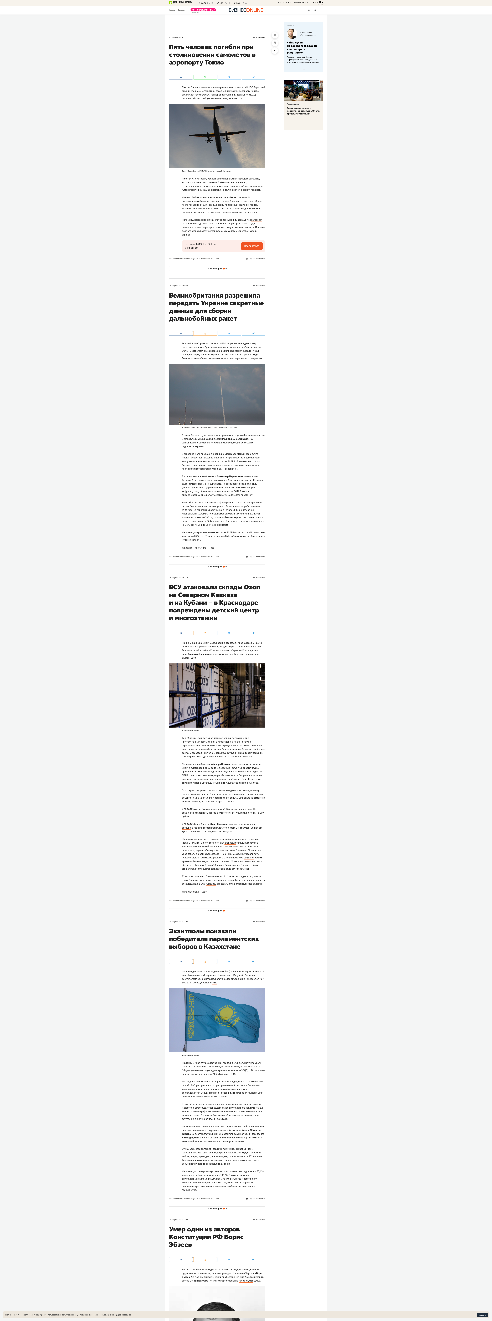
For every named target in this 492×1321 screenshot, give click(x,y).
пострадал (240, 876)
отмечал (248, 476)
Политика (201, 547)
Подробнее (126, 1315)
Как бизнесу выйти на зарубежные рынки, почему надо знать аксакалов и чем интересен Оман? (303, 59)
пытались (211, 883)
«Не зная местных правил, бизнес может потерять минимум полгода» (302, 47)
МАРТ (302, 35)
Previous (288, 69)
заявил (249, 454)
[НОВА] (203, 11)
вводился (249, 857)
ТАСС (242, 98)
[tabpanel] (303, 46)
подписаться (251, 245)
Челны (281, 3)
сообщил (186, 827)
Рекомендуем (293, 104)
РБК (214, 982)
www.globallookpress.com (222, 171)
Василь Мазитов (307, 32)
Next (320, 69)
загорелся (256, 219)
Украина (187, 547)
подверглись (255, 861)
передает (240, 358)
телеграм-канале (223, 654)
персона (290, 26)
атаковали (230, 842)
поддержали (249, 1171)
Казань (172, 10)
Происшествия (190, 891)
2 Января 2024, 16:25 (177, 37)
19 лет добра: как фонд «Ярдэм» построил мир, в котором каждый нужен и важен (301, 112)
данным (189, 764)
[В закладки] (275, 43)
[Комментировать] (275, 35)
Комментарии (217, 268)
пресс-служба (236, 749)
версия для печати (257, 259)
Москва (297, 3)
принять (482, 1315)
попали (191, 854)
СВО (211, 547)
